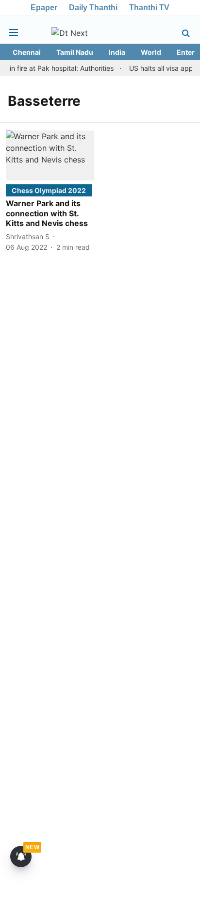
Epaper (44, 7)
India (117, 52)
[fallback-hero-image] (50, 155)
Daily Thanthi (93, 7)
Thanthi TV (149, 7)
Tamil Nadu (74, 52)
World (151, 52)
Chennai (27, 52)
